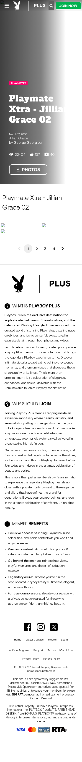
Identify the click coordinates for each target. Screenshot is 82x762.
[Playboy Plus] (29, 5)
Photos (31, 169)
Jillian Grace (18, 138)
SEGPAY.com (20, 694)
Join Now (68, 5)
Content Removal (41, 698)
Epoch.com (30, 686)
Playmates (18, 83)
